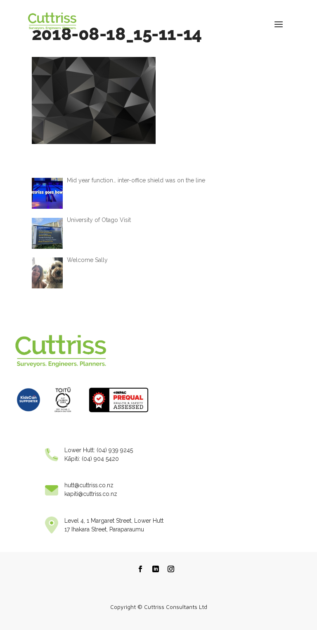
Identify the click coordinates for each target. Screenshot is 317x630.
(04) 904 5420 (100, 458)
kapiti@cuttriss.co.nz (90, 494)
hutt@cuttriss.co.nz (89, 485)
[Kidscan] (28, 414)
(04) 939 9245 (115, 450)
